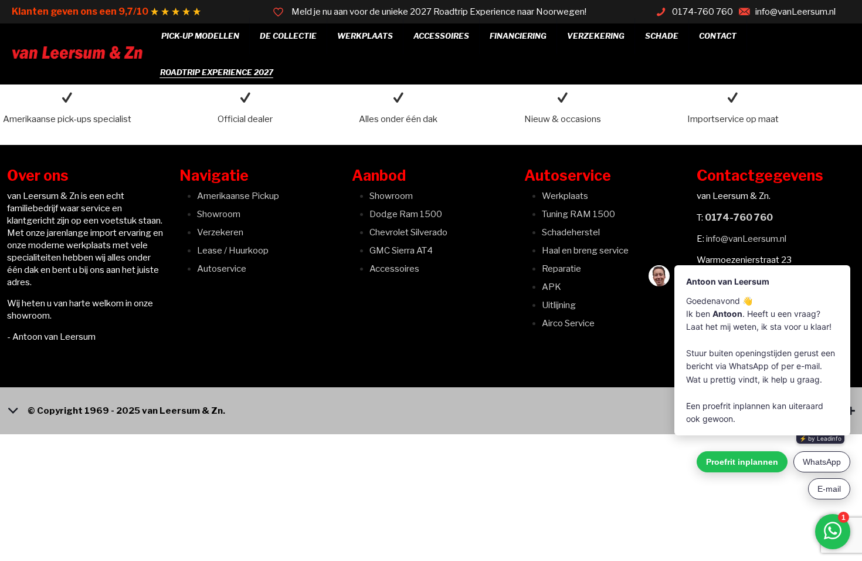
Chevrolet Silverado (408, 232)
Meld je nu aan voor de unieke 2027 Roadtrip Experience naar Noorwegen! (438, 11)
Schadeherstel (571, 232)
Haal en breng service (585, 250)
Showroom (218, 214)
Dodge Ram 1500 (405, 214)
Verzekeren (220, 232)
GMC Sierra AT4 (401, 250)
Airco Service (568, 323)
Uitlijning (559, 305)
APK (551, 287)
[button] (431, 411)
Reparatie (561, 268)
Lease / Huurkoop (233, 250)
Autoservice (221, 268)
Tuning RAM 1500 (578, 214)
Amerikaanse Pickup (238, 196)
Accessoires (394, 268)
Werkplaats (565, 196)
